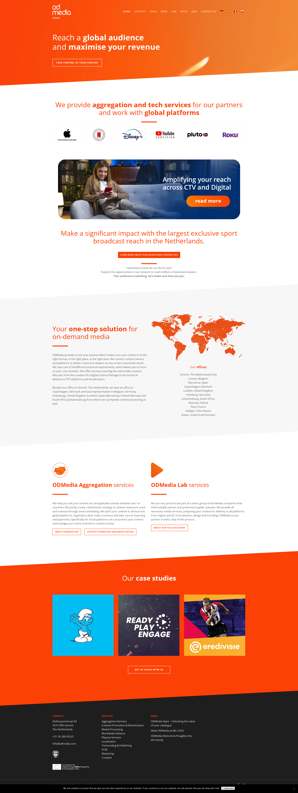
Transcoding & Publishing (117, 745)
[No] (294, 788)
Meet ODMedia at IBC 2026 (167, 730)
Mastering (108, 753)
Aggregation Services (114, 721)
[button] (77, 63)
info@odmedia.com (64, 743)
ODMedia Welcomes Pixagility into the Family (171, 738)
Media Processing (112, 729)
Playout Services (111, 737)
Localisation (109, 741)
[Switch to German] (221, 11)
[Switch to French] (235, 11)
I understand (228, 788)
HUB (104, 749)
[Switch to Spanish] (228, 11)
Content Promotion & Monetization (123, 725)
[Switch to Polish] (242, 11)
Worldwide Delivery (113, 733)
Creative (107, 757)
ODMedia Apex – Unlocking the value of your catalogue (173, 723)
